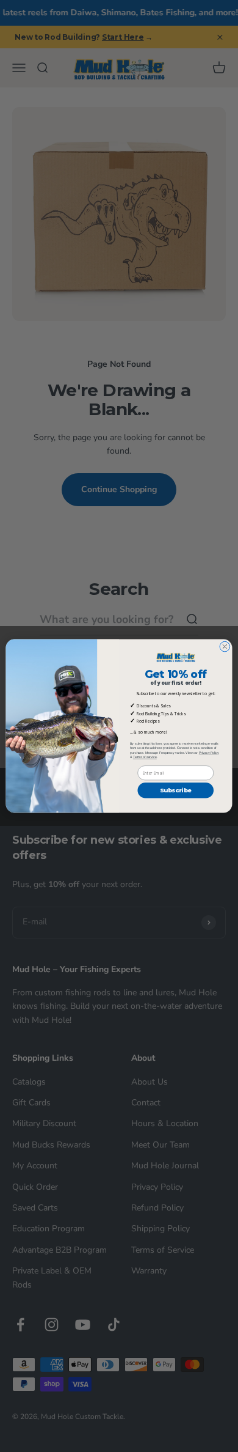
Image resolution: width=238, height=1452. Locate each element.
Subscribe (176, 790)
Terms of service (145, 757)
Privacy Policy (209, 752)
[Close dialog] (225, 646)
